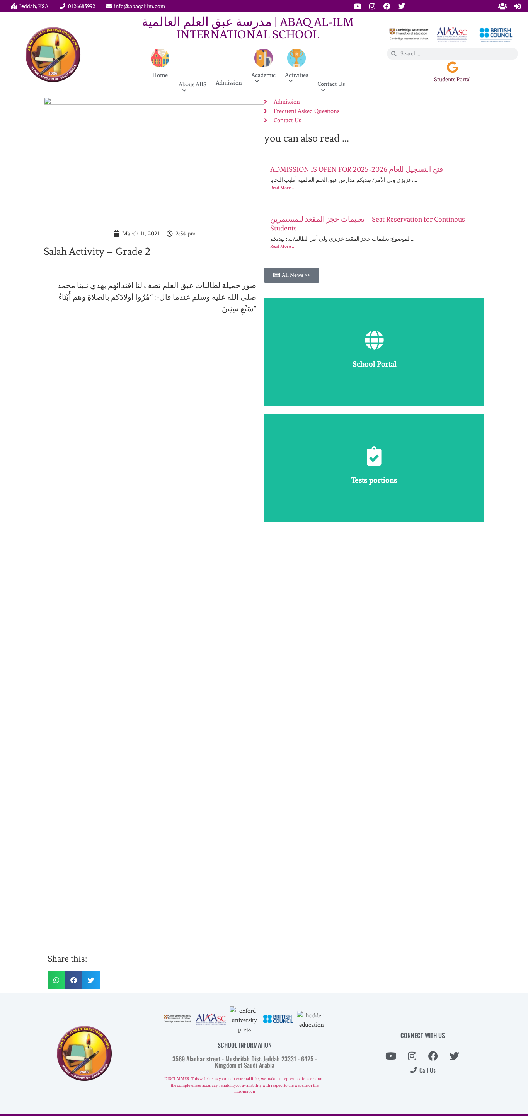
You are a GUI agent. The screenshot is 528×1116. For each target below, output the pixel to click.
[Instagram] (372, 6)
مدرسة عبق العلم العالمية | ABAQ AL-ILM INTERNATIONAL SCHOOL (248, 28)
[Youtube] (357, 6)
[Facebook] (386, 6)
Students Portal (452, 79)
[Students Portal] (452, 67)
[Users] (502, 6)
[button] (56, 980)
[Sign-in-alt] (517, 6)
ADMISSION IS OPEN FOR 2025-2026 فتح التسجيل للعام (356, 169)
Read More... (282, 187)
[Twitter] (401, 6)
